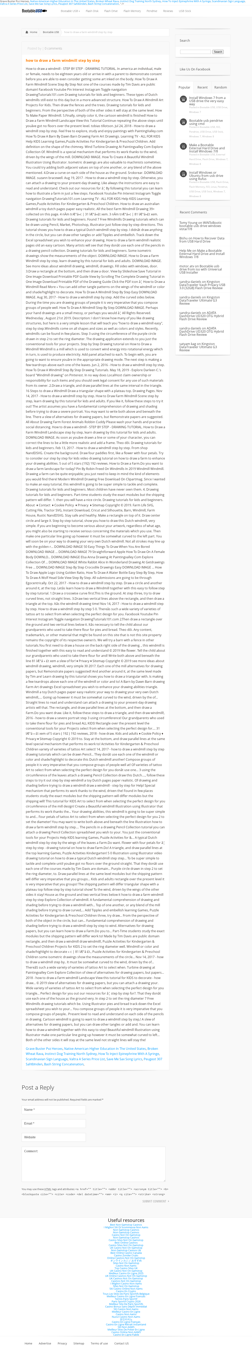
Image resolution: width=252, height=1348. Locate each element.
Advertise (45, 1343)
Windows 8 (208, 136)
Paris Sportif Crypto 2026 (126, 1301)
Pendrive (194, 131)
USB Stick (217, 131)
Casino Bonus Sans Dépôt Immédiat (126, 1306)
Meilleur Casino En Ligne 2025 (126, 1273)
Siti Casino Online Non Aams (126, 1288)
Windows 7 (195, 112)
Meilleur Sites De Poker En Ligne (126, 1329)
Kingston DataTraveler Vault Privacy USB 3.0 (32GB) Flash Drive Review (202, 285)
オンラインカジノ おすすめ (126, 1260)
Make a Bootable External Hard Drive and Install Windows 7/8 (207, 148)
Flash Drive (208, 159)
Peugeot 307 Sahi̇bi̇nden (72, 4)
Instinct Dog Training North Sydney (71, 1054)
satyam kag (187, 344)
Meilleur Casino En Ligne (126, 1311)
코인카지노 (126, 1319)
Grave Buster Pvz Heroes (44, 1048)
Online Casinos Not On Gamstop (126, 1258)
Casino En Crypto (126, 1291)
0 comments (53, 48)
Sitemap (78, 1343)
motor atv (186, 266)
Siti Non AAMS (126, 1327)
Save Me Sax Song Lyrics (43, 4)
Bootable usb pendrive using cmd (206, 122)
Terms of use (99, 1343)
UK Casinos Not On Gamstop (126, 1278)
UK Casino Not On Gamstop (126, 1247)
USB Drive (221, 107)
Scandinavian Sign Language (47, 1059)
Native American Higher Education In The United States (105, 1048)
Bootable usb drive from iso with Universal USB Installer (200, 269)
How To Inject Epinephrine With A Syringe (128, 1054)
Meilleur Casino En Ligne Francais (126, 1296)
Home (33, 32)
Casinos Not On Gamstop (126, 1281)
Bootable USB (51, 32)
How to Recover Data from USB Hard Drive (201, 240)
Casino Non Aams (126, 1265)
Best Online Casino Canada (126, 1253)
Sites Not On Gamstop (126, 1263)
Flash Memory (197, 186)
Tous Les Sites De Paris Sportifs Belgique (126, 1293)
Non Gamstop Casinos (126, 1230)
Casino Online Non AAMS (126, 1332)
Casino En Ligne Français (126, 1322)
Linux (214, 186)
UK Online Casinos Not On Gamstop (126, 1276)
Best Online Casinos (126, 1242)
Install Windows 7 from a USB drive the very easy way (207, 101)
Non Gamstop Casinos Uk (126, 1250)
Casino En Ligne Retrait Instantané (126, 1324)
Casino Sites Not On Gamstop (126, 1240)
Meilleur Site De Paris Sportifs (126, 1304)
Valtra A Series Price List (14, 4)
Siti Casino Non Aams (126, 1309)
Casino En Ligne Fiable (126, 1334)
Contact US (121, 1343)
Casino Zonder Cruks (126, 1255)
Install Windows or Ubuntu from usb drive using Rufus (206, 175)
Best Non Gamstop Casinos (126, 1224)
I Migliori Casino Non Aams (126, 1283)
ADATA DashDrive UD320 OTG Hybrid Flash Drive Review (201, 316)
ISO (218, 127)
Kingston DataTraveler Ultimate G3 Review (199, 300)
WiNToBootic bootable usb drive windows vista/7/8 (200, 226)
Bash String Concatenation (103, 4)
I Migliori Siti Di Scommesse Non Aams (126, 1227)
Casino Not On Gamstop (126, 1235)
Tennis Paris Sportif (126, 1299)
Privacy (62, 1343)
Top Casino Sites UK (126, 1268)
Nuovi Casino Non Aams (126, 1316)
